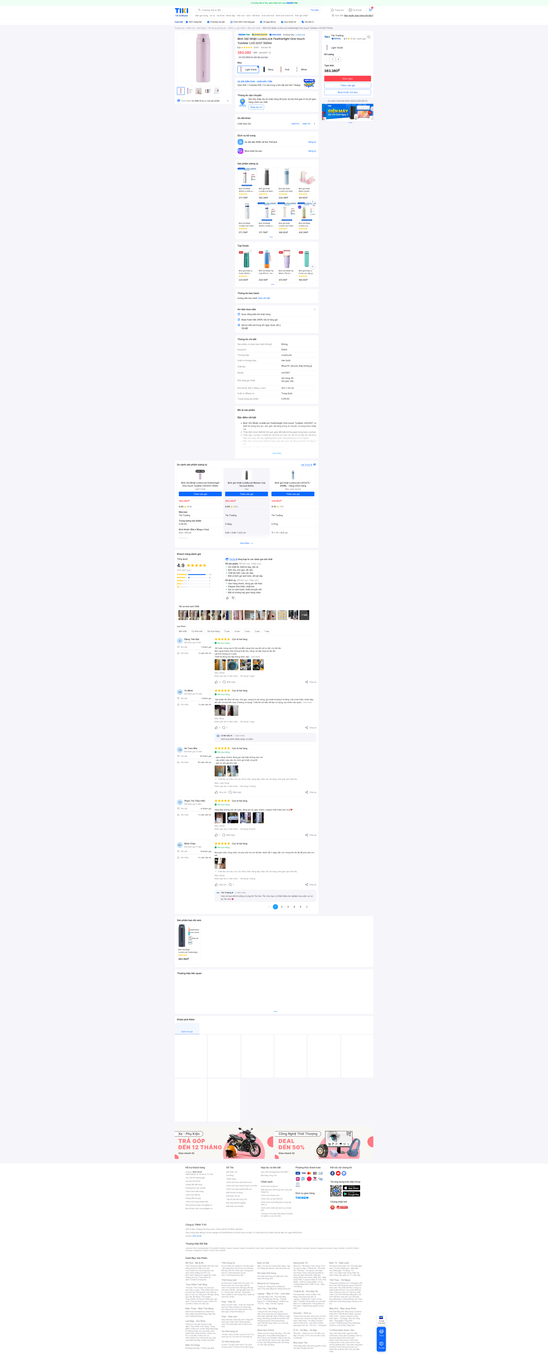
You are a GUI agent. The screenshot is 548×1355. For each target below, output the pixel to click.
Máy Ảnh (350, 1325)
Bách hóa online (305, 1277)
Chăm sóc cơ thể (198, 1329)
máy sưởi (333, 1333)
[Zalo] (344, 1173)
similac (341, 1248)
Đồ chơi (211, 1266)
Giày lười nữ (243, 1309)
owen (229, 1248)
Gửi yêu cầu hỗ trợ (193, 1181)
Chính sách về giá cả (269, 1186)
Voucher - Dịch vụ (302, 1313)
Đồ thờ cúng (267, 1323)
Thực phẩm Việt (207, 1290)
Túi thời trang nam (230, 1341)
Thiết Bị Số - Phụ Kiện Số (305, 1291)
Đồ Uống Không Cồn (272, 1342)
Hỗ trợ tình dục (206, 1338)
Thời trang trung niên (234, 1275)
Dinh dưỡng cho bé (198, 1273)
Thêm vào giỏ (347, 85)
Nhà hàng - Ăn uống (307, 1321)
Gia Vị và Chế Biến (269, 1338)
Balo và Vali (263, 1263)
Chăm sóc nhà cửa (201, 1304)
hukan (205, 1250)
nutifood (291, 1248)
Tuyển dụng (231, 1179)
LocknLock (300, 35)
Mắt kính (279, 1276)
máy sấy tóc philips (347, 1335)
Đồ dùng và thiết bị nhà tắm (274, 1318)
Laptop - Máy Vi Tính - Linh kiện (273, 1293)
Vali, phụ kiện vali (283, 1268)
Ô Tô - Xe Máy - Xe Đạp (305, 1330)
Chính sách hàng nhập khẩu (197, 1202)
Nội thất (269, 1316)
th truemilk (214, 1248)
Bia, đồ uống (195, 1297)
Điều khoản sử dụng (234, 1192)
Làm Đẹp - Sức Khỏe (196, 1321)
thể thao (256, 15)
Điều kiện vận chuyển (235, 1206)
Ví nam (224, 1345)
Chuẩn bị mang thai (198, 1280)
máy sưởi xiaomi (348, 1342)
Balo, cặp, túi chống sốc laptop (273, 1267)
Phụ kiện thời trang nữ (266, 1276)
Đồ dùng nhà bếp (193, 1348)
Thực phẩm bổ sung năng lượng (345, 1300)
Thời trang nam (229, 1280)
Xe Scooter (315, 1335)
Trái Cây (189, 1288)
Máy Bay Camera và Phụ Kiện (344, 1324)
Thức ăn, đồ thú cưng (198, 1301)
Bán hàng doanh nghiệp (236, 1203)
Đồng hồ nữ (271, 1286)
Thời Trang (315, 1266)
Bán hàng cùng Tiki (269, 1175)
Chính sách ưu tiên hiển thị (271, 1199)
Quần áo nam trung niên (236, 1294)
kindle (298, 1248)
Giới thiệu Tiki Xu (233, 1196)
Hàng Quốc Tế (300, 1263)
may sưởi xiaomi (342, 1340)
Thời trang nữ (228, 1263)
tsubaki (222, 1250)
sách (248, 15)
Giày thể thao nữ (350, 1299)
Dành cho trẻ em (198, 1299)
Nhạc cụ (276, 1323)
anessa (321, 1248)
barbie (222, 1248)
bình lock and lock (284, 15)
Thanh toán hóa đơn (301, 1316)
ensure (236, 1248)
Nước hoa (195, 1338)
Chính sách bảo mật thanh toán (239, 1182)
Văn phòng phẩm (314, 1346)
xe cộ (212, 15)
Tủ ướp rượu (355, 1275)
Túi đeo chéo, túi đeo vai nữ (232, 1334)
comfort (349, 1248)
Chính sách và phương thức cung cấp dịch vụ (276, 1203)
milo (262, 1248)
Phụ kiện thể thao (346, 1288)
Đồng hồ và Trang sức (268, 1283)
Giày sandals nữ (235, 1307)
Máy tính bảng (197, 1316)
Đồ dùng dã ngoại (346, 1285)
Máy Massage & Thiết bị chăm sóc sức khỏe (202, 1330)
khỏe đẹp (230, 15)
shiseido (189, 1250)
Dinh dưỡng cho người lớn (200, 1275)
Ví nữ (248, 1334)
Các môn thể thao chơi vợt (345, 1295)
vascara (189, 1248)
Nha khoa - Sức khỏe (308, 1323)
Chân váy (239, 1270)
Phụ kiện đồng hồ (269, 1289)
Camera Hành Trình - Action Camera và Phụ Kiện (345, 1316)
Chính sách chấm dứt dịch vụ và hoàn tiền (276, 1209)
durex (242, 1248)
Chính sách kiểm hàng (195, 1191)
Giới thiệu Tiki (231, 1172)
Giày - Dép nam (229, 1316)
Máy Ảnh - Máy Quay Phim (342, 1308)
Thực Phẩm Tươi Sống (196, 1284)
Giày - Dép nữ (228, 1301)
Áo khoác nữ (241, 1268)
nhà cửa (240, 15)
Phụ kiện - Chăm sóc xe (303, 1333)
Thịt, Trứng (198, 1288)
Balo (259, 1266)
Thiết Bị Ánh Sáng (345, 1314)
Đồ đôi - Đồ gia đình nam (240, 1290)
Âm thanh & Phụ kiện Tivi (339, 1266)
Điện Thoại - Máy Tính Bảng (199, 1308)
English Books (308, 1348)
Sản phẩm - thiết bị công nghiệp (309, 1281)
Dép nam (234, 1322)
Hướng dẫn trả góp (193, 1198)
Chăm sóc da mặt (193, 1324)
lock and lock (268, 15)
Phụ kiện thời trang (266, 1273)
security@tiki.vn (205, 1208)
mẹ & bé (220, 15)
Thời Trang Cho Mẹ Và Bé (196, 1266)
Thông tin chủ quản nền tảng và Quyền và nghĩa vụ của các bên (277, 1215)
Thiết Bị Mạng (271, 1301)
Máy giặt (337, 1270)
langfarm (198, 1250)
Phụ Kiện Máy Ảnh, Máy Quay (341, 1312)
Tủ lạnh (337, 1268)
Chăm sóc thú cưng (265, 1333)
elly (257, 1248)
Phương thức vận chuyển (196, 1188)
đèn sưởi (341, 1333)
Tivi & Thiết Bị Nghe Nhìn (307, 1283)
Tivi (335, 1273)
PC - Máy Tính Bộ (269, 1304)
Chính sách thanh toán (270, 1195)
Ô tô (307, 1335)
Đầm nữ (231, 1266)
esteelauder (203, 1248)
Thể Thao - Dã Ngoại (339, 1280)
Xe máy (301, 1335)
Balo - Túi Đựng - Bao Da (344, 1318)
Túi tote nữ (236, 1337)
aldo (277, 1248)
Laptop (280, 1304)
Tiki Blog (230, 1175)
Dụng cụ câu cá (341, 1292)
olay (335, 1248)
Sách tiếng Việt (299, 1346)
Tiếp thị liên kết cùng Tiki (236, 1199)
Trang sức (261, 1286)
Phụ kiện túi (247, 1337)
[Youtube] (338, 1173)
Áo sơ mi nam (237, 1285)
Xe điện (318, 1333)
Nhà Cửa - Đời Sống (267, 1308)
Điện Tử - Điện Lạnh (339, 1263)
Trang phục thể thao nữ (338, 1283)
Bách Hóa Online (265, 1330)
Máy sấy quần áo (342, 1275)
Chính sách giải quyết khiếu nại (239, 1189)
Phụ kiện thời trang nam (272, 1277)
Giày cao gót (226, 1305)
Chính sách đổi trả (193, 1195)
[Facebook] (332, 1173)
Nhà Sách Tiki (300, 1342)
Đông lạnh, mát (203, 1292)
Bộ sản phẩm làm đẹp (201, 1339)
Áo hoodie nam (232, 1288)
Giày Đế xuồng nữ (237, 1312)
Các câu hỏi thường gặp (195, 1178)
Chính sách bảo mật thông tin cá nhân (241, 1186)
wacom (314, 1248)
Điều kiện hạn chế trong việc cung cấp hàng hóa (276, 1191)
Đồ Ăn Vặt (266, 1340)
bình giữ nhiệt (301, 15)
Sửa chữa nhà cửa (269, 1314)
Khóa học (315, 1316)
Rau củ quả (194, 1290)
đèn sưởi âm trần (341, 1349)
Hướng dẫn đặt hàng (194, 1184)
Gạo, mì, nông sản (198, 1294)
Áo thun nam (226, 1283)
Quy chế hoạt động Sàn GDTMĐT (274, 1172)
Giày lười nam (226, 1319)
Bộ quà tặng (269, 1345)
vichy (211, 1250)
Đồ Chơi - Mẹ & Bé (194, 1263)
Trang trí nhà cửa (264, 1312)
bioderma (251, 1248)
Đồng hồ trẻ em (284, 1289)
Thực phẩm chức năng (199, 1326)
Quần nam (237, 1283)
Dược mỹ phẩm (208, 1340)
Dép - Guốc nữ (239, 1305)
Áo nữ (223, 1266)
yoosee (329, 1248)
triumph (283, 1248)
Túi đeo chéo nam (235, 1345)
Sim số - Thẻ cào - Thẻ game (314, 1325)
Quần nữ (238, 1266)
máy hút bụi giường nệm (344, 1343)
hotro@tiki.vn (206, 1205)
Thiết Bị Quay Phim (344, 1323)
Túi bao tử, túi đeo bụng (243, 1347)
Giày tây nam (239, 1319)
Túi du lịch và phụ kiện (272, 1266)
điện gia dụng (201, 15)
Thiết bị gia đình (207, 1348)
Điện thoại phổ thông (198, 1314)
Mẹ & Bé (309, 1275)
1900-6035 (197, 1172)
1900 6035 (196, 1236)
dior (195, 1248)
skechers (269, 1248)
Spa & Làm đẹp (311, 1318)
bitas (356, 1248)
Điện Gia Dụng (193, 1345)
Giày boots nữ (231, 1309)
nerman (306, 1248)
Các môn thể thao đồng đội (346, 1294)
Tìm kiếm (315, 10)
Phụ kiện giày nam (233, 1324)
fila (216, 1250)
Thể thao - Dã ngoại (305, 1270)
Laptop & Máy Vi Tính (313, 1280)
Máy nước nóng (345, 1273)
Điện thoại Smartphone (195, 1312)
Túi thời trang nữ (229, 1331)
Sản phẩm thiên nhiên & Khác (200, 1332)
